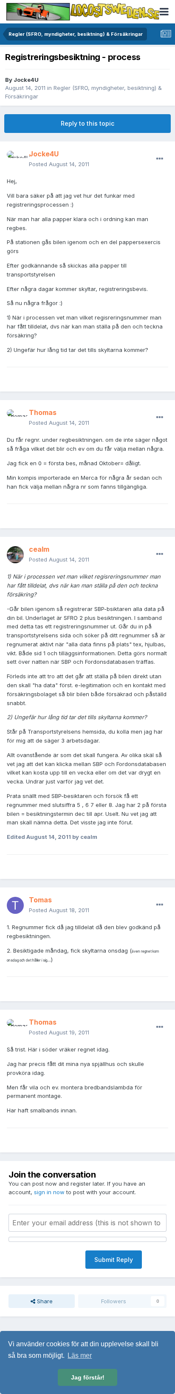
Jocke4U (26, 79)
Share (44, 1301)
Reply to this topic (87, 123)
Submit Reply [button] (113, 1259)
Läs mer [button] (80, 1355)
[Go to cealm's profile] (15, 554)
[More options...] (159, 159)
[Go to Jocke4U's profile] (15, 159)
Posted (59, 164)
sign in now (49, 1192)
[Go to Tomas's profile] (15, 905)
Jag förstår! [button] (87, 1377)
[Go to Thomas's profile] (15, 417)
